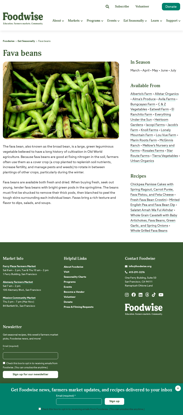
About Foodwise (73, 267)
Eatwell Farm (159, 109)
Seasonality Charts (75, 277)
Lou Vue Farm (166, 135)
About (56, 21)
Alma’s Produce (144, 99)
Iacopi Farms (155, 125)
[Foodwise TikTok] (154, 295)
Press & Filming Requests (78, 307)
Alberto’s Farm (141, 94)
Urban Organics (142, 161)
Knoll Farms (149, 130)
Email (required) (10, 348)
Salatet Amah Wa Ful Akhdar (151, 210)
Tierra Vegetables (165, 156)
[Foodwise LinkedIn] (140, 295)
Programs (93, 21)
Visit (66, 272)
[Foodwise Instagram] (127, 295)
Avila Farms (166, 99)
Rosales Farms (153, 150)
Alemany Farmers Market (18, 282)
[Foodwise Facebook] (134, 295)
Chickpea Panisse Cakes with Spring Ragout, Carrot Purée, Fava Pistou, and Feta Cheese (152, 189)
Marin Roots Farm (143, 140)
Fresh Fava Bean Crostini (148, 200)
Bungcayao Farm (142, 104)
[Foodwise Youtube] (161, 295)
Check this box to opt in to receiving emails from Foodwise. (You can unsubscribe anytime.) (93, 409)
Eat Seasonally (133, 21)
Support (171, 21)
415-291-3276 (137, 272)
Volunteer (142, 6)
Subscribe (122, 6)
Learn (155, 21)
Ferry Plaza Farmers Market (19, 266)
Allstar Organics (167, 94)
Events (112, 21)
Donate (171, 6)
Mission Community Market (19, 298)
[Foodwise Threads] (147, 296)
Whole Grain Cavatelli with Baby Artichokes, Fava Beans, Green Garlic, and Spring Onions (153, 220)
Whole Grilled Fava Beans (148, 230)
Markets (74, 21)
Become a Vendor (74, 292)
